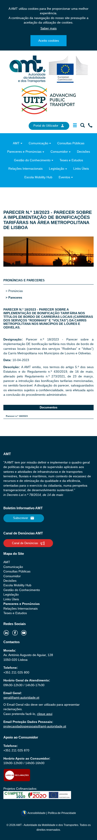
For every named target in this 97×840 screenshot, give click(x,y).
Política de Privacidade (62, 813)
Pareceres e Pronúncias (24, 151)
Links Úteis (81, 168)
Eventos (64, 177)
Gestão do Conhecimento (32, 160)
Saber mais (48, 28)
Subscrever (20, 518)
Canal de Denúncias (25, 543)
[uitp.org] (48, 99)
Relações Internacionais (25, 168)
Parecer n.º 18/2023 (17, 416)
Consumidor (59, 151)
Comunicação (38, 143)
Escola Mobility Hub (38, 177)
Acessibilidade (36, 813)
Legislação (56, 168)
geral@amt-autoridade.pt (21, 697)
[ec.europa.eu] (68, 69)
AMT (16, 143)
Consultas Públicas (70, 143)
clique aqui (44, 714)
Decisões (83, 151)
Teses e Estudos (71, 160)
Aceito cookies (48, 40)
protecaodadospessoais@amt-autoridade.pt (34, 726)
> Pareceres (14, 297)
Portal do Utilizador (45, 125)
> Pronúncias (14, 291)
